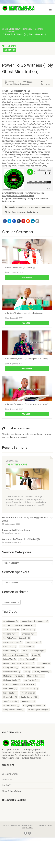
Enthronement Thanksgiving (15, 655)
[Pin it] (23, 221)
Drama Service (27, 647)
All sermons (10, 50)
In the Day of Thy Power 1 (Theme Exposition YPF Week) (26, 404)
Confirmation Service (12, 642)
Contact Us (7, 779)
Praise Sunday (10, 693)
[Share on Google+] (14, 221)
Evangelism (12, 207)
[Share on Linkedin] (33, 221)
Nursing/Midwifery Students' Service (18, 684)
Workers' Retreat (11, 706)
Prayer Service (28, 693)
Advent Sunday (10, 621)
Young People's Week (38, 710)
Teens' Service (10, 701)
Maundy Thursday (42, 672)
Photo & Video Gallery (11, 791)
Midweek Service (35, 676)
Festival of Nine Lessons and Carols (18, 663)
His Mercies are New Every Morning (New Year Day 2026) (27, 519)
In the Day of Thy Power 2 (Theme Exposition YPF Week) (26, 359)
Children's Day (10, 634)
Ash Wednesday (11, 630)
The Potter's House (16, 464)
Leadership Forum (11, 672)
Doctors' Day (9, 647)
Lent (27, 672)
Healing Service (10, 668)
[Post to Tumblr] (19, 221)
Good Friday (44, 663)
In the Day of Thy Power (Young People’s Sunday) (24, 313)
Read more (26, 277)
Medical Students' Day (13, 676)
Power (37, 207)
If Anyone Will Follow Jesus (16, 530)
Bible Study (29, 630)
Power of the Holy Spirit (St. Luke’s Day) (20, 268)
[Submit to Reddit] (28, 221)
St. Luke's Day (10, 697)
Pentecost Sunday (29, 689)
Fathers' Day (9, 659)
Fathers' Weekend (28, 659)
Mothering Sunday (11, 680)
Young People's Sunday (13, 710)
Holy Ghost (21, 207)
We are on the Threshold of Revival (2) (21, 539)
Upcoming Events (10, 774)
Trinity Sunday (28, 701)
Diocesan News (33, 642)
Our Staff (6, 785)
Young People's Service (34, 706)
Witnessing (45, 207)
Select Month (11, 602)
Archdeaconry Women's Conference (18, 625)
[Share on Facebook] (5, 221)
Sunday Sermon (33, 212)
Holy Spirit (30, 207)
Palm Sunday (10, 689)
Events (36, 655)
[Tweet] (9, 221)
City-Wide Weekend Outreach (16, 638)
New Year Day (31, 680)
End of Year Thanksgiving (33, 651)
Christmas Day (29, 634)
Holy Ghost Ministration (17, 212)
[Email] (37, 221)
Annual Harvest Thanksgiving (35, 621)
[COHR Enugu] (18, 8)
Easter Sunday (10, 651)
